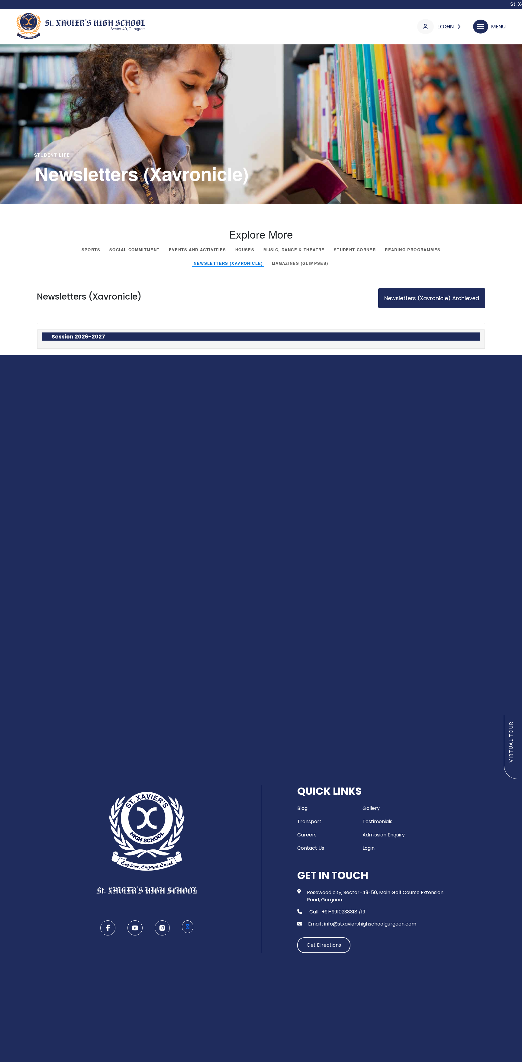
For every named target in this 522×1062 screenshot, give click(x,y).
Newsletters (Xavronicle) (228, 263)
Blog (302, 808)
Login (368, 848)
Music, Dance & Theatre (294, 249)
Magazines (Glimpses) (300, 263)
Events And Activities (197, 249)
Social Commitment (134, 249)
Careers (307, 834)
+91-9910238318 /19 (343, 911)
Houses (244, 249)
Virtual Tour (510, 741)
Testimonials (377, 821)
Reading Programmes (412, 249)
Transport (309, 821)
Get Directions (324, 945)
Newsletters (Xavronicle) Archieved (431, 298)
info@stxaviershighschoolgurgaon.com (370, 923)
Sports (91, 249)
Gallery (371, 808)
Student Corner (355, 249)
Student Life (52, 155)
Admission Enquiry (383, 834)
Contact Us (310, 848)
